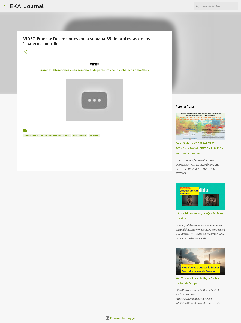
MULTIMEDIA (79, 135)
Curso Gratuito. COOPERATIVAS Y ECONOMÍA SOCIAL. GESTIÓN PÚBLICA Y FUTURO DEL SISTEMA (199, 148)
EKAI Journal (27, 6)
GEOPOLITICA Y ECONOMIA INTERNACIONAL (47, 135)
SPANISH (94, 135)
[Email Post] (25, 132)
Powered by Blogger (123, 318)
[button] (25, 52)
